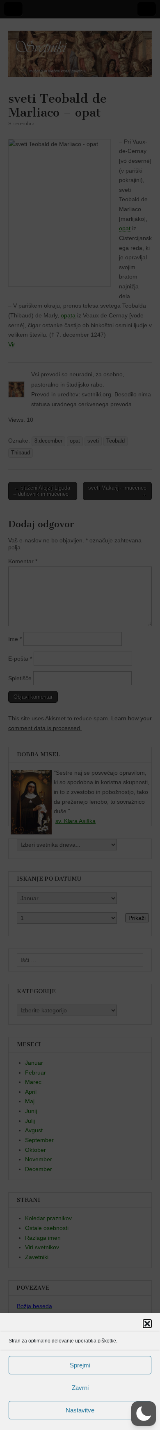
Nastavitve (80, 1410)
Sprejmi (80, 1365)
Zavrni (80, 1387)
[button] (147, 1324)
